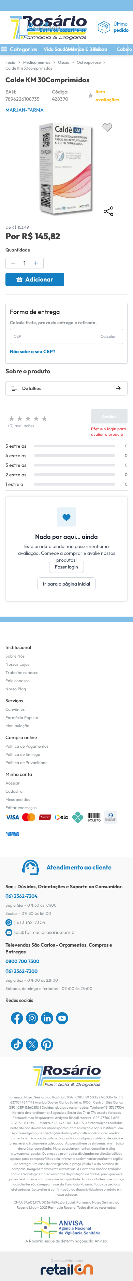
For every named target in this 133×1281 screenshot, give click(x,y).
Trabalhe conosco (22, 672)
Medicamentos (36, 62)
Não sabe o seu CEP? (32, 351)
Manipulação (17, 725)
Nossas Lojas (17, 664)
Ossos (63, 62)
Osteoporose (89, 62)
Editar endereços (20, 807)
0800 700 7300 (22, 961)
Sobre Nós (15, 656)
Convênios (15, 709)
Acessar (12, 783)
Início (10, 62)
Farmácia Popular (22, 717)
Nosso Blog (15, 688)
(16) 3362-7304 (21, 896)
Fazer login (66, 567)
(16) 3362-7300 (21, 971)
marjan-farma (24, 110)
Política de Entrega (22, 754)
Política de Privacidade (26, 762)
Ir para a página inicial (66, 584)
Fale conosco (17, 680)
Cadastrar (14, 791)
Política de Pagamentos (26, 746)
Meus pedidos (17, 799)
